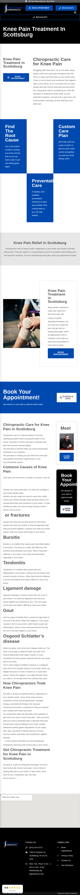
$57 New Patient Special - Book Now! (41, 1)
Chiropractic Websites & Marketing (67, 893)
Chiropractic (46, 59)
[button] (75, 12)
